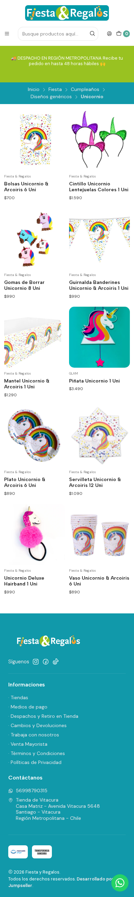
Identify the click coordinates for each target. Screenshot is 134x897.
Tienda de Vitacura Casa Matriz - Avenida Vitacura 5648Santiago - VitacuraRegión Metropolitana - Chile (58, 809)
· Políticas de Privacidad (35, 762)
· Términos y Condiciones (36, 753)
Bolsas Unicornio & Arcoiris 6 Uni (26, 187)
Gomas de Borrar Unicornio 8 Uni (24, 285)
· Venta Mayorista (27, 744)
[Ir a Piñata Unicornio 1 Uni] (99, 337)
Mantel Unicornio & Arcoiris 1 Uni (26, 384)
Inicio (34, 89)
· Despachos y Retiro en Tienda (43, 716)
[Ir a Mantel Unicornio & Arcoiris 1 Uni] (34, 337)
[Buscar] (92, 34)
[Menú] (7, 34)
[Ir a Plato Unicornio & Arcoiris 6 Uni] (34, 435)
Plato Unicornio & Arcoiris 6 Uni (24, 483)
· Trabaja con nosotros (33, 735)
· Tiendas (18, 697)
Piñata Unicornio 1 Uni (94, 381)
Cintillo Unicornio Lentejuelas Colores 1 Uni (99, 187)
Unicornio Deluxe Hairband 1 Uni (24, 581)
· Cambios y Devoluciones (37, 725)
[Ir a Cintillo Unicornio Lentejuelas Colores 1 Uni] (99, 140)
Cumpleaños (85, 89)
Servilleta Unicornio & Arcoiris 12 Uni (95, 483)
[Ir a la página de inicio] (67, 13)
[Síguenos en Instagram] (35, 661)
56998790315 (31, 790)
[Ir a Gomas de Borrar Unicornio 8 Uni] (34, 238)
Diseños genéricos (51, 96)
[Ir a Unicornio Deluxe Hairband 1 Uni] (34, 534)
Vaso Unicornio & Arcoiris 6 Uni (99, 581)
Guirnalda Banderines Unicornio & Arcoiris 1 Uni (99, 285)
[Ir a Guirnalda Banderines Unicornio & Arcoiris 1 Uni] (99, 238)
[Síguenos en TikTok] (55, 661)
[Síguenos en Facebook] (45, 661)
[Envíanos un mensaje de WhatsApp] (120, 882)
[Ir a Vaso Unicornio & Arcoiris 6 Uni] (99, 534)
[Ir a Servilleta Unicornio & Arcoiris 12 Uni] (99, 435)
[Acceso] (109, 34)
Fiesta (55, 89)
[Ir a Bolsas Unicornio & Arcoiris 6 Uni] (34, 140)
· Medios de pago (27, 707)
